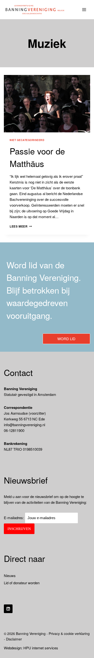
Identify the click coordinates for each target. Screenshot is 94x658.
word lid (66, 338)
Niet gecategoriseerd (27, 140)
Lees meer (21, 226)
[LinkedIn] (8, 608)
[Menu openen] (84, 9)
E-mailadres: (14, 517)
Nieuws (10, 575)
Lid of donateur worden (22, 582)
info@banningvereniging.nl (24, 424)
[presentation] (47, 103)
